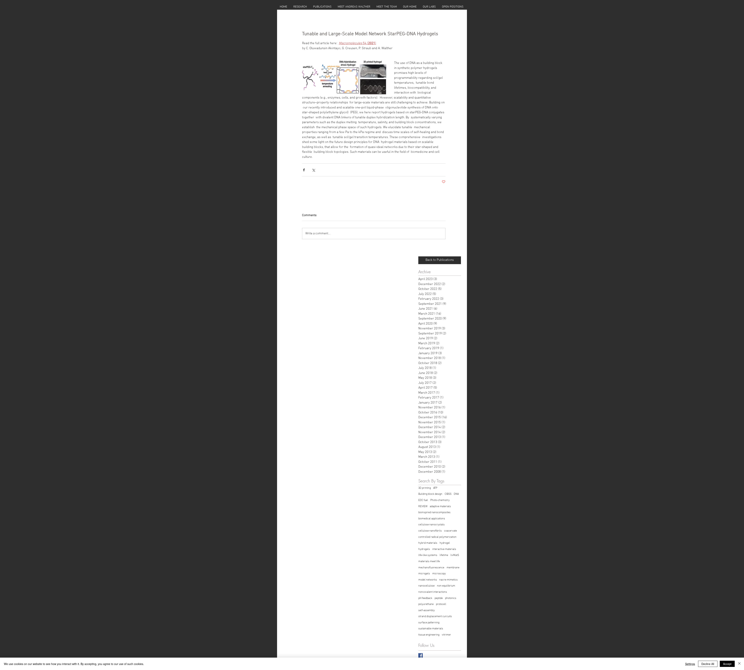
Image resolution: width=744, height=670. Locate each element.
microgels (424, 573)
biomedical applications (431, 518)
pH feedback (425, 598)
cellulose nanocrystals (431, 524)
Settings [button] (690, 664)
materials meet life (429, 561)
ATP (435, 488)
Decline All (707, 664)
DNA (456, 494)
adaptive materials (440, 506)
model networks (427, 580)
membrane (453, 567)
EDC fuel (423, 500)
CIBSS (448, 494)
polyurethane (426, 604)
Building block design (430, 494)
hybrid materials (427, 543)
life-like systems (427, 555)
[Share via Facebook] (304, 170)
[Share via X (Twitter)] (313, 170)
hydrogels (424, 549)
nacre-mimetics (448, 580)
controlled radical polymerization (437, 537)
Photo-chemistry (440, 500)
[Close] (739, 664)
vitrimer (446, 634)
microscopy (439, 573)
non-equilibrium (446, 586)
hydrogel (445, 543)
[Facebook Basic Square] (420, 655)
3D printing (424, 488)
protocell (441, 604)
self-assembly (426, 610)
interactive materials (444, 549)
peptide (439, 598)
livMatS (454, 555)
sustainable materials (430, 628)
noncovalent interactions (432, 592)
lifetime (444, 555)
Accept (727, 664)
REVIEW (422, 506)
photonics (450, 598)
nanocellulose (426, 586)
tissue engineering (428, 634)
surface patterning (428, 622)
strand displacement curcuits (435, 616)
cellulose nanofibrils (430, 531)
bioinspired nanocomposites (434, 512)
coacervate (450, 531)
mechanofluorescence (431, 567)
